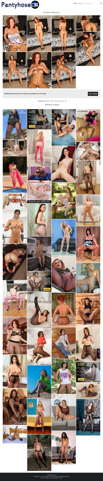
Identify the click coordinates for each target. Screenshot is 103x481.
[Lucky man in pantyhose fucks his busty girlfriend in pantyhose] (88, 159)
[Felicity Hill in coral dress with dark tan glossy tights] (39, 364)
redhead (56, 101)
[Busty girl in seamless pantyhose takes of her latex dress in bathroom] (88, 293)
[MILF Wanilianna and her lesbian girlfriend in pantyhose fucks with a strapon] (64, 145)
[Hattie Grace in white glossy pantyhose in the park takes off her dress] (64, 218)
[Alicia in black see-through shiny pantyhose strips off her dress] (88, 194)
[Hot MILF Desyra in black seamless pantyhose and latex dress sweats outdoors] (39, 470)
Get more (93, 94)
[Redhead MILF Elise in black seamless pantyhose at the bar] (15, 354)
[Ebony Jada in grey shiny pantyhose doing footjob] (15, 424)
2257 (61, 478)
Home (42, 478)
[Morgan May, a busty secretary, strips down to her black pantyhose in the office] (88, 361)
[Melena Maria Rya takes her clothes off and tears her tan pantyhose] (88, 324)
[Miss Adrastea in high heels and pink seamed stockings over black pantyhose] (88, 141)
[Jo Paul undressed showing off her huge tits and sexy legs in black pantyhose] (15, 387)
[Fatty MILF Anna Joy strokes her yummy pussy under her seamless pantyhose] (64, 292)
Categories (80, 3)
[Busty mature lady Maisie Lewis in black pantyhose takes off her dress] (15, 208)
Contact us (48, 478)
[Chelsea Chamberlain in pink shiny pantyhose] (39, 165)
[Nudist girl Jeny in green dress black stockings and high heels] (39, 398)
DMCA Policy (55, 478)
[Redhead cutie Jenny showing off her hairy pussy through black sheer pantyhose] (88, 435)
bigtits (48, 101)
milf (51, 101)
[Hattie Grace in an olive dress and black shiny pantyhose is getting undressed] (88, 398)
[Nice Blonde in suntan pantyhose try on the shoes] (64, 255)
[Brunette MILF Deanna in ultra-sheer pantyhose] (88, 262)
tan (65, 101)
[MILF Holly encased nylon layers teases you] (15, 155)
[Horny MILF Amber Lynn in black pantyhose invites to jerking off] (15, 443)
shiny (62, 101)
